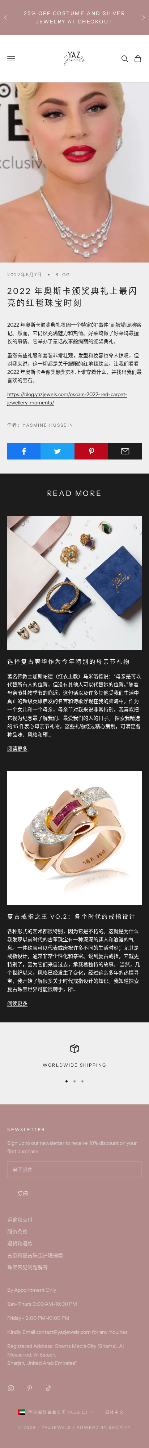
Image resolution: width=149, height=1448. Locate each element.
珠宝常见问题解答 (27, 1267)
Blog (62, 274)
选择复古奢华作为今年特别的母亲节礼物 (68, 661)
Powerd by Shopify (104, 1427)
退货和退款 (20, 1243)
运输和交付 (20, 1219)
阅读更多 (17, 748)
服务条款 (17, 1231)
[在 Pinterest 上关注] (29, 1388)
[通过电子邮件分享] (125, 451)
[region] (74, 1056)
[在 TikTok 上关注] (48, 1388)
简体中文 (114, 1412)
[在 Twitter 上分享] (57, 451)
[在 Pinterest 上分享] (91, 451)
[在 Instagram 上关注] (10, 1388)
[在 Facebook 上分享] (24, 451)
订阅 (23, 1193)
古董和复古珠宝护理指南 (35, 1255)
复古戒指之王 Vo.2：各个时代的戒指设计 (71, 916)
